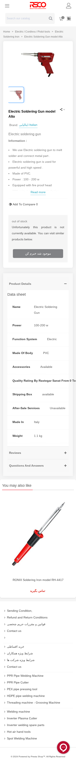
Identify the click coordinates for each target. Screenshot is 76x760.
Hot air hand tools (19, 731)
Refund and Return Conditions (27, 617)
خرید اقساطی (15, 646)
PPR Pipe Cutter (18, 682)
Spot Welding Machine (22, 738)
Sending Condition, (19, 610)
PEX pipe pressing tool (22, 689)
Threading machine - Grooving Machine (33, 702)
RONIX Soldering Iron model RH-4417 (38, 580)
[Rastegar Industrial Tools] (38, 5)
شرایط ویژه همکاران (20, 653)
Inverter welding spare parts (25, 725)
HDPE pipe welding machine (26, 696)
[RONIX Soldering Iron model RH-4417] (38, 535)
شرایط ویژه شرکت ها (21, 660)
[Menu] (7, 5)
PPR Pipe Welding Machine (25, 675)
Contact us (14, 630)
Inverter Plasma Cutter (22, 718)
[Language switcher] (69, 18)
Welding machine (18, 711)
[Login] (69, 5)
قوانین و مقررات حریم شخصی (26, 624)
